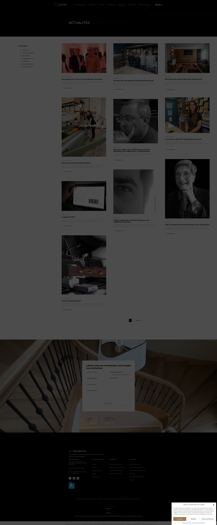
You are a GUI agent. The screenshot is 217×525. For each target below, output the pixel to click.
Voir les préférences (208, 519)
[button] (213, 505)
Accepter (180, 519)
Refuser (193, 519)
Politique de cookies (186, 522)
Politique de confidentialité (198, 522)
